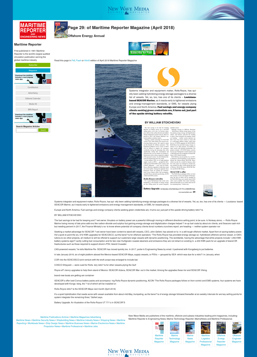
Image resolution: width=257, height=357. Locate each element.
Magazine (33, 70)
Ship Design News (55, 323)
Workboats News (36, 323)
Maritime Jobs (91, 326)
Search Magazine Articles (28, 126)
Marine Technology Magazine (174, 338)
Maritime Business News (78, 323)
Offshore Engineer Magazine (236, 338)
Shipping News (108, 320)
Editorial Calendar (33, 98)
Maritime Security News (43, 320)
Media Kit (33, 104)
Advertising (33, 93)
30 (214, 196)
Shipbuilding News (66, 320)
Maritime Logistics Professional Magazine (206, 340)
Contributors (33, 87)
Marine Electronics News (103, 323)
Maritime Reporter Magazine (159, 338)
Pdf (73, 60)
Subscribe (33, 65)
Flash (78, 60)
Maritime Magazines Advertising (86, 317)
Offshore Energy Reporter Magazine (221, 340)
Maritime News (23, 320)
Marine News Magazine (190, 338)
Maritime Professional (72, 326)
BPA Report (33, 109)
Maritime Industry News (88, 320)
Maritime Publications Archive (54, 317)
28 (93, 196)
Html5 (87, 60)
